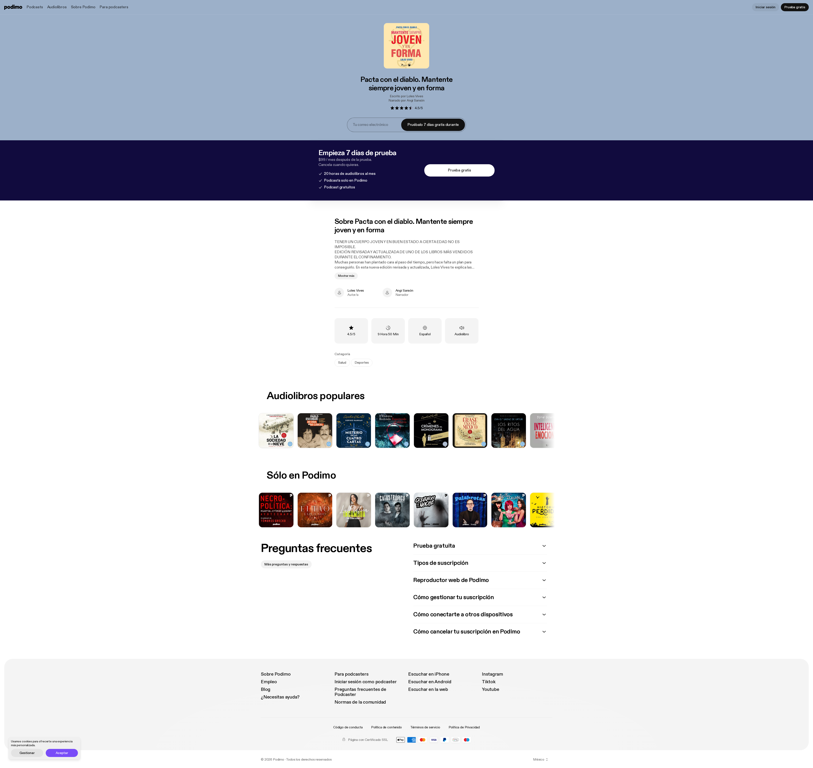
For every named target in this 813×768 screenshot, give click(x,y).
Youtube (490, 689)
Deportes (362, 362)
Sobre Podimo (83, 7)
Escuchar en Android (429, 682)
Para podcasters (114, 7)
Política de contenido (386, 727)
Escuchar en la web (428, 689)
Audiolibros (57, 7)
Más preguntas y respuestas (286, 564)
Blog (265, 689)
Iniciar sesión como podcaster (366, 682)
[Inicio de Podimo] (13, 7)
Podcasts (34, 7)
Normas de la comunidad (360, 702)
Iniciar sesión (766, 7)
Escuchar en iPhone (428, 674)
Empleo (269, 682)
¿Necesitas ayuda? (280, 697)
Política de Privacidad (464, 727)
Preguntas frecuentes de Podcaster (360, 691)
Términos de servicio (425, 727)
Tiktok (489, 682)
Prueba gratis (794, 7)
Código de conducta (348, 727)
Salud (342, 362)
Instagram (492, 674)
